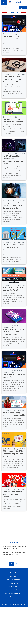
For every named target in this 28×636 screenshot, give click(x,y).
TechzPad (8, 34)
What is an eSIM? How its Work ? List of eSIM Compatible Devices (13, 332)
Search (24, 8)
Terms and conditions (13, 580)
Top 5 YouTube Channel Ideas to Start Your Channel (12, 494)
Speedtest (13, 597)
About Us (13, 573)
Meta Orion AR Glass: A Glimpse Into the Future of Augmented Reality (13, 79)
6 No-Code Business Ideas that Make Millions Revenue (13, 247)
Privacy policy (13, 583)
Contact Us (13, 576)
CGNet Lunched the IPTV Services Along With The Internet (13, 453)
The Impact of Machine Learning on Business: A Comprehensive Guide (12, 205)
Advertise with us (13, 590)
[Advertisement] (14, 528)
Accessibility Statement (13, 593)
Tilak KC (7, 489)
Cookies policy (13, 586)
